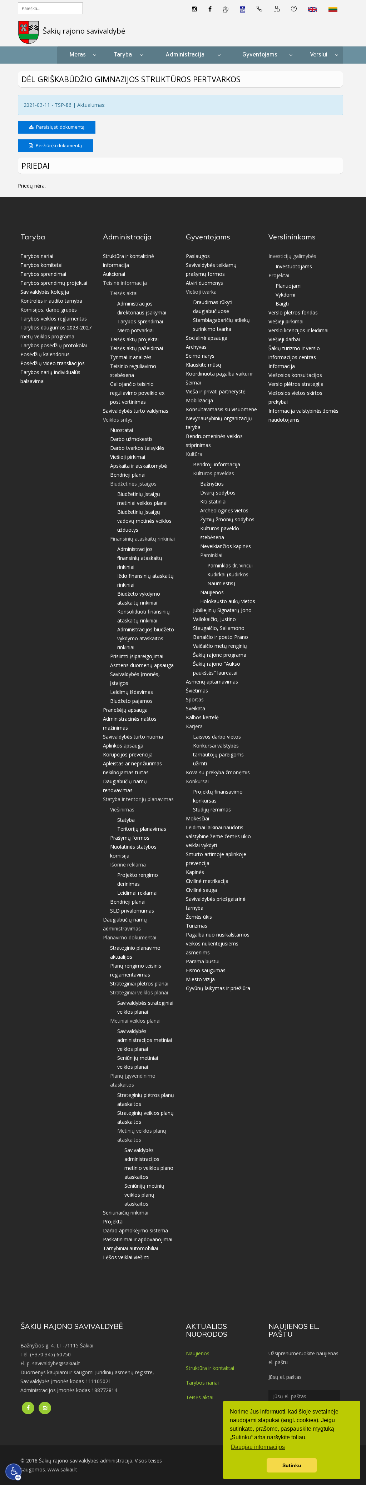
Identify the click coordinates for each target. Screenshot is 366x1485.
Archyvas (196, 346)
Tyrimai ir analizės (131, 357)
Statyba (126, 819)
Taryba (123, 55)
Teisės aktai (199, 1397)
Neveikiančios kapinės (225, 546)
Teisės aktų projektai (134, 339)
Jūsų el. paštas (285, 1377)
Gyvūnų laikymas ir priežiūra (218, 988)
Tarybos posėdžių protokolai (53, 345)
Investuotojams (294, 266)
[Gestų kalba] (225, 9)
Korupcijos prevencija (128, 754)
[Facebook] (210, 9)
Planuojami (289, 285)
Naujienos (212, 592)
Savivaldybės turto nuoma (133, 736)
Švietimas (197, 690)
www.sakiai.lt (62, 1469)
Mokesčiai (197, 818)
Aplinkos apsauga (123, 745)
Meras (77, 55)
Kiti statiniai (213, 501)
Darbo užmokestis (131, 439)
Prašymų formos (129, 837)
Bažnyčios (212, 483)
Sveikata (195, 708)
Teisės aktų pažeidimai (136, 348)
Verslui (318, 55)
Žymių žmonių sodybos (227, 519)
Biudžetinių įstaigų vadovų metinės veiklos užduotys (144, 520)
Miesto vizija (200, 979)
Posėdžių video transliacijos (52, 363)
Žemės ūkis (199, 916)
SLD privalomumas (132, 910)
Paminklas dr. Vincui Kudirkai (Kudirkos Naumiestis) (230, 574)
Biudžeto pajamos (131, 700)
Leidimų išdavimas (131, 692)
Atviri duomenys (204, 282)
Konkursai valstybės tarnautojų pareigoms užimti (218, 754)
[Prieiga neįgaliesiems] (14, 1471)
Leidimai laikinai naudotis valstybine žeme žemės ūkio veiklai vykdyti (218, 836)
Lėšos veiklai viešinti (126, 1257)
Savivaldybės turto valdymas (135, 410)
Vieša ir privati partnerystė (216, 391)
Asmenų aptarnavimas (212, 681)
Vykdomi (285, 294)
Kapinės (195, 872)
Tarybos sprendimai (43, 273)
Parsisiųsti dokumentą (59, 127)
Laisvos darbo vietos (217, 736)
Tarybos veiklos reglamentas (53, 318)
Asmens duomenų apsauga (142, 665)
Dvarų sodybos (218, 492)
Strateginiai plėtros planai (139, 983)
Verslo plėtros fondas (293, 312)
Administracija (184, 55)
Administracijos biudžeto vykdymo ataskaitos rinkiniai (145, 638)
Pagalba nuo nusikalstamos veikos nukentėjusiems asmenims (217, 943)
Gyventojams (259, 55)
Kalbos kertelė (202, 717)
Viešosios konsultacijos (295, 375)
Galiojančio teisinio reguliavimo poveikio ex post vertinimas (137, 393)
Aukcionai (114, 273)
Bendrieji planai (127, 474)
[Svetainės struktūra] (276, 9)
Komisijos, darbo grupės (48, 309)
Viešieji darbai (284, 339)
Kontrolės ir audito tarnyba (51, 300)
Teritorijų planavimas (141, 828)
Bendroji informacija (216, 464)
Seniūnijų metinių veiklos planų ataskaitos (144, 1194)
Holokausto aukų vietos (227, 601)
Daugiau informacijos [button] (258, 1447)
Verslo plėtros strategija (295, 384)
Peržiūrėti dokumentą (58, 145)
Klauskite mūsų (203, 364)
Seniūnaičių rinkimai (125, 1212)
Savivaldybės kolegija (44, 291)
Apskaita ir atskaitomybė (138, 465)
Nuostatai (121, 430)
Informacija (281, 366)
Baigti (282, 303)
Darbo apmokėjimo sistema (135, 1230)
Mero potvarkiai (135, 330)
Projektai (113, 1221)
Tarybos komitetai (41, 265)
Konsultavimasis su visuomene (221, 409)
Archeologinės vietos (224, 510)
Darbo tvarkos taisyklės (137, 447)
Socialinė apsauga (206, 337)
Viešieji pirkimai (127, 456)
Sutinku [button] (291, 1465)
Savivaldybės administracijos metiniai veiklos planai (144, 1040)
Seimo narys (200, 355)
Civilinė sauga (201, 889)
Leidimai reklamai (137, 892)
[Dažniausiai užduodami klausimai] (294, 9)
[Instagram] (194, 9)
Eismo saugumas (206, 970)
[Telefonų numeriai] (259, 9)
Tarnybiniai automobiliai (130, 1248)
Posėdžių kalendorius (45, 354)
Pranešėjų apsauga (125, 709)
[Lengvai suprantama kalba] (242, 9)
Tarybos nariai (36, 256)
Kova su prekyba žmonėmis (218, 772)
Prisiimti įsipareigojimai (136, 656)
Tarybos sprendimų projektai (53, 282)
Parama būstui (202, 961)
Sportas (195, 699)
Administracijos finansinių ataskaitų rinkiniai (139, 558)
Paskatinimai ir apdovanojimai (137, 1239)
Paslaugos (198, 256)
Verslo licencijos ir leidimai (298, 330)
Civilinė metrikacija (207, 881)
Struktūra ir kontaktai (210, 1368)
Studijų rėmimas (212, 809)
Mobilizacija (199, 400)
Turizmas (196, 925)
